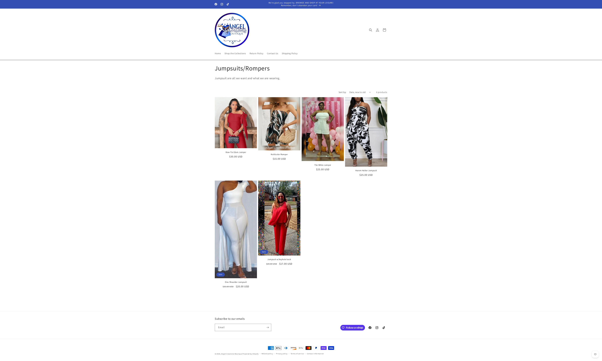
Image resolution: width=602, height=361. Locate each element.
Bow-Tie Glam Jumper (236, 152)
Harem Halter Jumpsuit (366, 170)
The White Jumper (322, 165)
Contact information (315, 354)
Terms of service (297, 354)
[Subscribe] (267, 327)
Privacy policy (282, 354)
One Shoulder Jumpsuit (236, 282)
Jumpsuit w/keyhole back (279, 259)
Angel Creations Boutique (232, 354)
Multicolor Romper (279, 154)
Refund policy (267, 354)
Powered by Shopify (251, 354)
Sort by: (342, 92)
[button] (370, 30)
